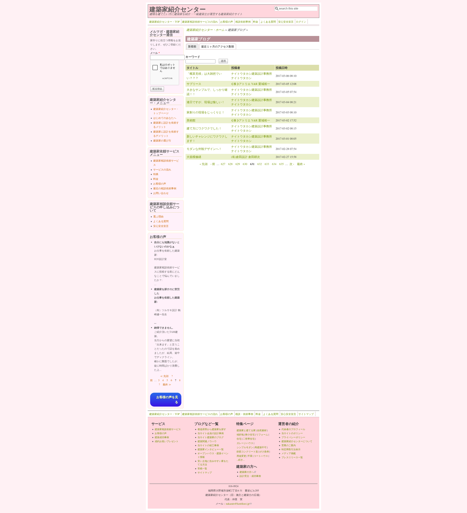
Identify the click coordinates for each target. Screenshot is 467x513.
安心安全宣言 (286, 21)
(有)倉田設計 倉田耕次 (245, 157)
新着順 (193, 46)
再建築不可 (261, 447)
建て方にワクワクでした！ (204, 128)
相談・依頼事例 (244, 414)
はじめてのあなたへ (164, 118)
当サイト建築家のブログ (211, 437)
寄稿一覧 (202, 468)
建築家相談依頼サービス (168, 429)
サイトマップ (306, 414)
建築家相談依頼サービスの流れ (200, 21)
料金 (255, 21)
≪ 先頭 (164, 376)
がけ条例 (264, 451)
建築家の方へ (248, 472)
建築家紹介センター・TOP (164, 21)
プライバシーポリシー (293, 437)
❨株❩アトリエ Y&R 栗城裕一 (250, 84)
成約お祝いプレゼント (166, 441)
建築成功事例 (162, 437)
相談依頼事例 (243, 21)
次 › (292, 164)
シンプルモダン (245, 447)
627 (223, 164)
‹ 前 (213, 164)
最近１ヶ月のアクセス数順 (217, 46)
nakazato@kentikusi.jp (239, 503)
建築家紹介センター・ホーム (205, 30)
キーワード (193, 57)
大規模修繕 (194, 157)
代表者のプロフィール (293, 429)
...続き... (241, 459)
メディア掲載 (288, 453)
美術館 (191, 120)
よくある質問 (268, 21)
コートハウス (261, 456)
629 (238, 164)
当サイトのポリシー (292, 433)
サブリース (194, 84)
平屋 (250, 456)
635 (281, 164)
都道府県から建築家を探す (212, 429)
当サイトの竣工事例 (208, 445)
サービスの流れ (162, 169)
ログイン (301, 21)
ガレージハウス (245, 443)
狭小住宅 (250, 434)
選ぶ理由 (158, 216)
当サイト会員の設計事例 (211, 433)
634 (274, 164)
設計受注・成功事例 (250, 476)
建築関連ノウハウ (207, 441)
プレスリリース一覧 (292, 457)
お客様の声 (226, 21)
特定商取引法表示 (290, 449)
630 (245, 164)
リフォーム (262, 434)
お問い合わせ (161, 193)
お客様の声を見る (167, 399)
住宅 (239, 438)
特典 (155, 174)
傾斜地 (240, 434)
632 (259, 164)
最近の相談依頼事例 (164, 188)
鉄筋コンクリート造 (247, 451)
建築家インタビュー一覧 (211, 449)
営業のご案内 (288, 445)
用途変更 (241, 456)
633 (267, 164)
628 (230, 164)
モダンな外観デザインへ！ (204, 149)
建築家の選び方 (162, 140)
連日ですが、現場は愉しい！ (206, 102)
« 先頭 (204, 164)
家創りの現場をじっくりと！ (206, 112)
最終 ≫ (167, 384)
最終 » (301, 164)
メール (155, 53)
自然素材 (262, 430)
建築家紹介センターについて (296, 441)
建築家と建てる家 (246, 430)
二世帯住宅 (249, 438)
